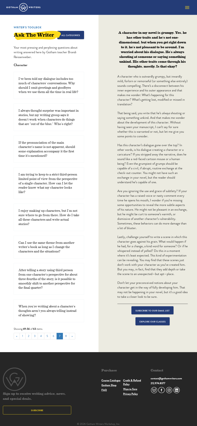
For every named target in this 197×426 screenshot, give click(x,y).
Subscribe (37, 410)
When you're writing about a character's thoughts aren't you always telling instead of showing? (47, 310)
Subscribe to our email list (152, 310)
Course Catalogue (110, 380)
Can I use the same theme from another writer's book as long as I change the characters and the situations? (46, 246)
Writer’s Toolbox (28, 27)
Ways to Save (130, 389)
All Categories (70, 35)
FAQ (104, 390)
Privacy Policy (130, 394)
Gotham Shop (108, 385)
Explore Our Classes (152, 321)
